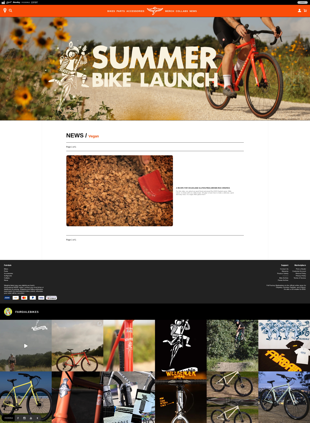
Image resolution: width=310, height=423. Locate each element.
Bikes (111, 11)
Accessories (135, 11)
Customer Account (299, 271)
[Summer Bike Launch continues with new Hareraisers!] (232, 397)
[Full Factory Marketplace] (3, 2)
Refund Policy (301, 273)
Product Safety (282, 273)
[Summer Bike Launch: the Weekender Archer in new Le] (26, 397)
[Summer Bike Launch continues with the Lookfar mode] (77, 397)
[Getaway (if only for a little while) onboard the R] (26, 345)
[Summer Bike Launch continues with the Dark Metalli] (181, 397)
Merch (169, 11)
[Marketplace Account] (299, 10)
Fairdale (7, 265)
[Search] (10, 10)
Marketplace (300, 265)
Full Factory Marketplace (276, 285)
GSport (302, 287)
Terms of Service (300, 278)
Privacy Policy (301, 276)
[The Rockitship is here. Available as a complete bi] (77, 345)
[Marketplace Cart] (305, 10)
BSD (303, 289)
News (193, 11)
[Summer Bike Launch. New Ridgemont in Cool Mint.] (284, 397)
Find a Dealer (301, 269)
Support (302, 2)
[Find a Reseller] (5, 10)
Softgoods (8, 276)
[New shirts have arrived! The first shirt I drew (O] (284, 345)
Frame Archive (283, 280)
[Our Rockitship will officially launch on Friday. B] (129, 345)
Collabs (182, 11)
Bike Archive (283, 278)
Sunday (286, 287)
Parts (121, 11)
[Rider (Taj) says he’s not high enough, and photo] (232, 345)
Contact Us (284, 269)
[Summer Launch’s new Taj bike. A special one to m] (129, 397)
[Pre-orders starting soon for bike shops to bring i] (181, 345)
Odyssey (279, 287)
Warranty (285, 271)
